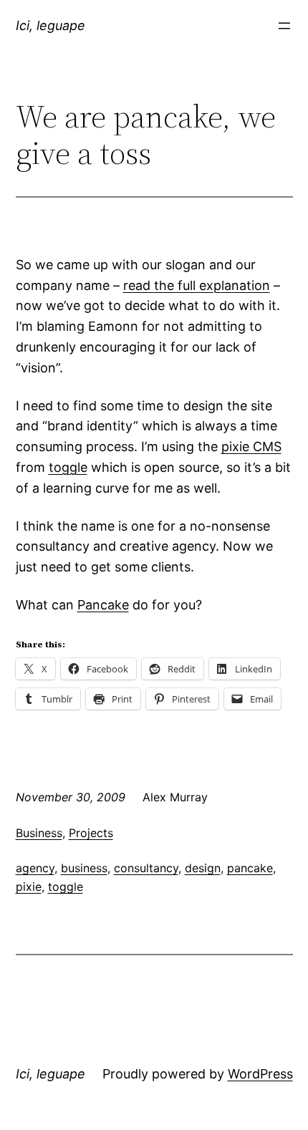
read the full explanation (196, 285)
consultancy (146, 868)
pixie (29, 886)
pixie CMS (251, 446)
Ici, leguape (50, 25)
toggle (68, 467)
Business (39, 833)
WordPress (260, 1073)
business (84, 868)
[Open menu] (284, 25)
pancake (250, 868)
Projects (91, 833)
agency (35, 868)
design (203, 868)
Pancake (103, 604)
